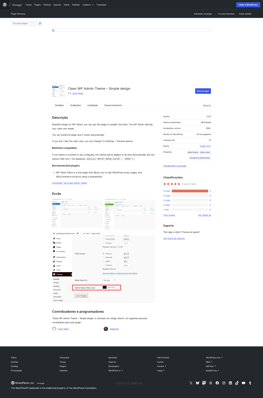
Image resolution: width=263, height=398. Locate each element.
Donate (161, 366)
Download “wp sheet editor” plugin (69, 183)
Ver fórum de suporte (174, 238)
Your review (169, 215)
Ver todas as (204, 215)
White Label (205, 152)
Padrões (63, 370)
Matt (209, 362)
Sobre (14, 357)
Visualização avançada (174, 165)
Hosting (14, 366)
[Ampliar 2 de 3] (151, 202)
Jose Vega (77, 93)
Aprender (112, 357)
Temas (63, 362)
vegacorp (114, 328)
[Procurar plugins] (40, 23)
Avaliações (75, 105)
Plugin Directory (18, 14)
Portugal (40, 383)
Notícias (14, 362)
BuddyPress (212, 370)
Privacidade (16, 370)
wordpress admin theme (200, 158)
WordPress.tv (115, 370)
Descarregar (203, 91)
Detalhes (59, 105)
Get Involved (163, 357)
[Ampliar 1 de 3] (99, 202)
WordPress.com (214, 357)
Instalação (92, 105)
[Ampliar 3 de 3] (151, 235)
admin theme (193, 152)
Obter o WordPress (248, 5)
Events (160, 362)
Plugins (63, 366)
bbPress (211, 366)
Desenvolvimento (113, 105)
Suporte (207, 105)
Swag (161, 370)
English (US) (205, 146)
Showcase (64, 357)
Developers (113, 366)
